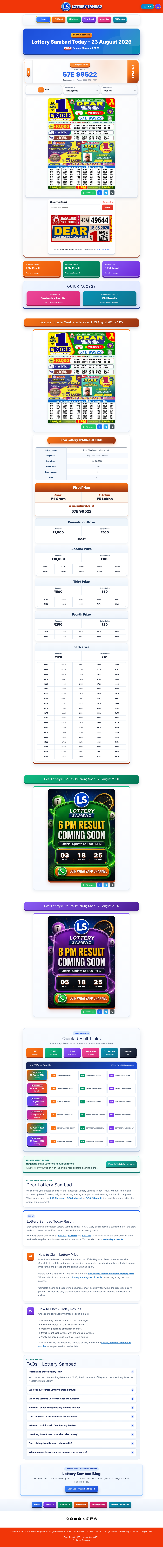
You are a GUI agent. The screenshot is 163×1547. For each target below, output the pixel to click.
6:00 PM (72, 1235)
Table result (108, 202)
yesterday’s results (113, 1239)
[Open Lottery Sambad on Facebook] (99, 192)
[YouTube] (75, 1519)
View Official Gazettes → (121, 1164)
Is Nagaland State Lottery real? (81, 1371)
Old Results (120, 19)
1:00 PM (62, 1235)
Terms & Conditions (120, 1504)
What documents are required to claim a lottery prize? (81, 1452)
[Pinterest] (95, 1519)
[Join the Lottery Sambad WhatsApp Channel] (81, 872)
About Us (50, 1504)
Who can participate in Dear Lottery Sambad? (81, 1425)
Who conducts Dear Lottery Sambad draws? (81, 1390)
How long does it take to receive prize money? (81, 1434)
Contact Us (65, 1504)
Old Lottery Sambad (103, 249)
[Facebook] (71, 1519)
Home (43, 19)
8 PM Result (89, 19)
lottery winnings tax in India (87, 1277)
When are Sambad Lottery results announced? (81, 1398)
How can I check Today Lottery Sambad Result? (81, 1407)
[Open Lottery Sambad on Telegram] (106, 192)
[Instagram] (87, 1519)
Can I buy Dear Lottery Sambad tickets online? (81, 1416)
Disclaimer (81, 1504)
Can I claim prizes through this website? (81, 1443)
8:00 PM (86, 1235)
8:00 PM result (94, 1198)
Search (107, 207)
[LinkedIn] (91, 1519)
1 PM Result (58, 19)
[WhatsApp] (67, 1519)
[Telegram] (79, 1519)
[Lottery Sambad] (81, 6)
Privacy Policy (98, 1504)
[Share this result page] (112, 192)
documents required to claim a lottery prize (111, 1273)
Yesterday (104, 19)
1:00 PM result (57, 1198)
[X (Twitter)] (83, 1519)
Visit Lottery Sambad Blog (81, 1489)
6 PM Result (74, 19)
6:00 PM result (75, 1198)
